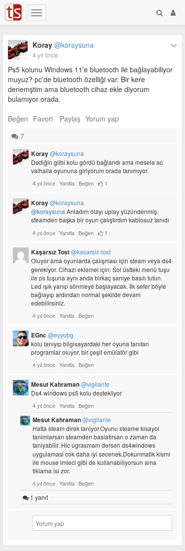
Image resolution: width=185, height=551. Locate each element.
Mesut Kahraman (70, 384)
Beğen (18, 118)
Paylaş (70, 118)
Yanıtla (66, 183)
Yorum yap (102, 118)
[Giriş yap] (173, 12)
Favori (43, 118)
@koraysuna (48, 211)
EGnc (52, 335)
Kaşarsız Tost (71, 251)
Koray (63, 45)
